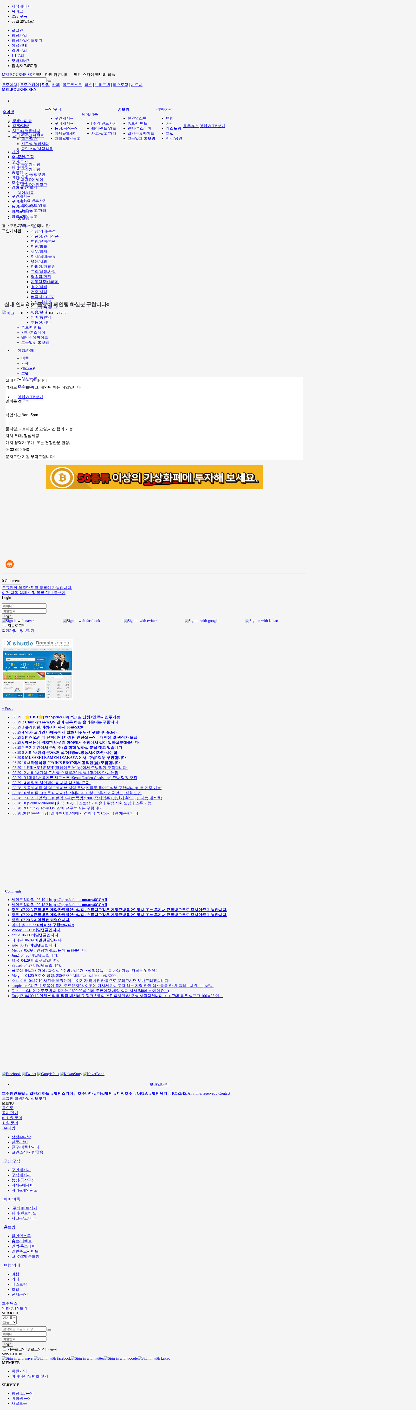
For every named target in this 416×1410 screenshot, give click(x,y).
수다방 (8, 112)
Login (7, 616)
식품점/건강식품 (45, 236)
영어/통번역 (41, 317)
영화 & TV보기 (30, 397)
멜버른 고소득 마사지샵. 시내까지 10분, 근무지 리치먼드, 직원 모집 (77, 793)
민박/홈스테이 (33, 332)
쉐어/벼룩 (26, 193)
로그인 (7, 1098)
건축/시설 (39, 292)
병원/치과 (39, 261)
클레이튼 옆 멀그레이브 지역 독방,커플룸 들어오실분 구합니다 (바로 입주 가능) (87, 788)
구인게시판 (30, 164)
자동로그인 (16, 625)
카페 (56, 85)
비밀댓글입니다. (35, 955)
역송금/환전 (41, 277)
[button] (6, 593)
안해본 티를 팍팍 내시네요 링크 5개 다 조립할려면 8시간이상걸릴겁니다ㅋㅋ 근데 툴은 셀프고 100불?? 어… (117, 996)
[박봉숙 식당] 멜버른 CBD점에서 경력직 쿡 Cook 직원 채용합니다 (75, 813)
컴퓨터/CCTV (42, 297)
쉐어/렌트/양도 (103, 128)
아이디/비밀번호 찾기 (30, 1376)
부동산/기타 (41, 322)
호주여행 (9, 85)
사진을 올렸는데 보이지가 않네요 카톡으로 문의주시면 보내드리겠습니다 (90, 981)
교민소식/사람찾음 (37, 149)
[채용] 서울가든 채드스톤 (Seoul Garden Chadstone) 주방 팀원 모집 (74, 778)
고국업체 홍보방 (35, 342)
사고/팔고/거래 (33, 210)
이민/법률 (39, 246)
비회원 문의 (22, 1398)
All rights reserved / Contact (116, 1093)
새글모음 (19, 1403)
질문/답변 (29, 139)
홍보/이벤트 (31, 327)
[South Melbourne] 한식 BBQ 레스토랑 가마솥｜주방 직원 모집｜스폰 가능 (82, 803)
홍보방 (123, 109)
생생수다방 (22, 121)
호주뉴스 (191, 126)
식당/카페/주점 (43, 231)
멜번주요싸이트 (34, 337)
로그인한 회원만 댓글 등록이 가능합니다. (37, 588)
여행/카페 (26, 350)
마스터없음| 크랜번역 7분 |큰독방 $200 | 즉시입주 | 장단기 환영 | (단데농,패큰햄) (87, 798)
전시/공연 (174, 138)
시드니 (137, 85)
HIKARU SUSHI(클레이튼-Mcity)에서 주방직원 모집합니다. (70, 768)
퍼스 (88, 85)
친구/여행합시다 (35, 144)
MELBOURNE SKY (19, 75)
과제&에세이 (32, 180)
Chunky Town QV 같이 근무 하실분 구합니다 (57, 808)
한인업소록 (137, 118)
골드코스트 (72, 85)
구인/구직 (26, 157)
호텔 (25, 373)
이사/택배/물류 (43, 256)
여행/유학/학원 (43, 241)
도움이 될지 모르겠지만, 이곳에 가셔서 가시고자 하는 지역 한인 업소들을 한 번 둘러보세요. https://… (113, 986)
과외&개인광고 (34, 185)
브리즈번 (102, 85)
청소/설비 (39, 287)
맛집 (46, 85)
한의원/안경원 (43, 267)
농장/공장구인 (33, 174)
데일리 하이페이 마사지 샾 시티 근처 (51, 783)
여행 (25, 358)
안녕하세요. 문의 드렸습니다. (49, 950)
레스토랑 (120, 85)
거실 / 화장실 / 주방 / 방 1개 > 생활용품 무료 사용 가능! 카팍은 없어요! (84, 970)
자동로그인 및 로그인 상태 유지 (32, 1349)
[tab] (208, 1128)
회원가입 (22, 1098)
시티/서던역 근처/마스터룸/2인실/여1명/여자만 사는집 (65, 773)
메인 (15, 152)
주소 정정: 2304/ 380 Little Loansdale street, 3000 (64, 975)
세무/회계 (39, 251)
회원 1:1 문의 (23, 1393)
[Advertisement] (81, 267)
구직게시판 (30, 169)
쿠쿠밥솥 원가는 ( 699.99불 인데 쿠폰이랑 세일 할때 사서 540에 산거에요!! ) (90, 991)
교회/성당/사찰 (43, 272)
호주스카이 (29, 85)
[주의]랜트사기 (34, 200)
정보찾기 (38, 1098)
